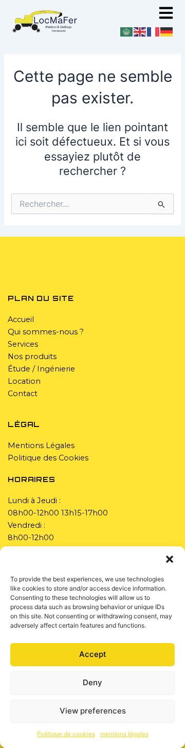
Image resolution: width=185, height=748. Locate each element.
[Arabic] (127, 31)
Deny (92, 682)
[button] (169, 559)
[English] (140, 31)
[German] (167, 31)
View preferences (93, 711)
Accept (92, 654)
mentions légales (124, 734)
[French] (153, 31)
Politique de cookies (66, 734)
